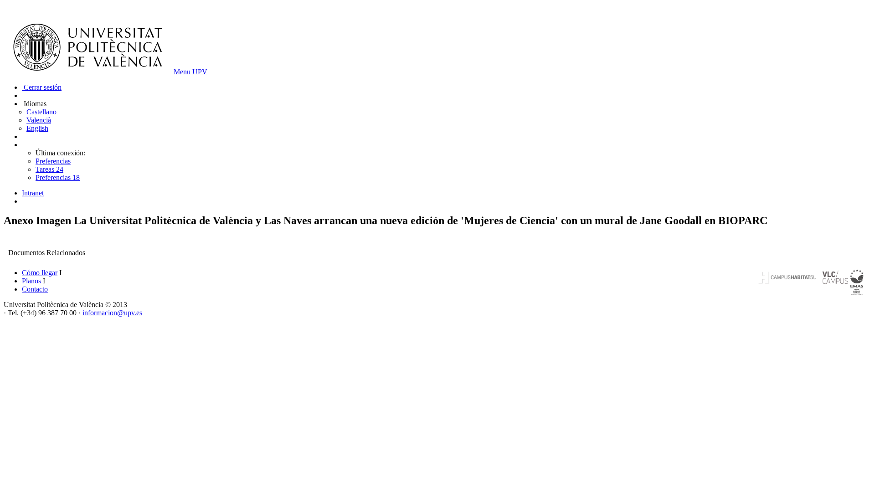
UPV (199, 72)
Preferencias (53, 161)
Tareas (49, 169)
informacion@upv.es (112, 313)
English (37, 128)
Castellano (41, 112)
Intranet (33, 193)
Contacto (35, 289)
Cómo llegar (39, 273)
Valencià (38, 120)
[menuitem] (446, 193)
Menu (182, 72)
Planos (31, 281)
